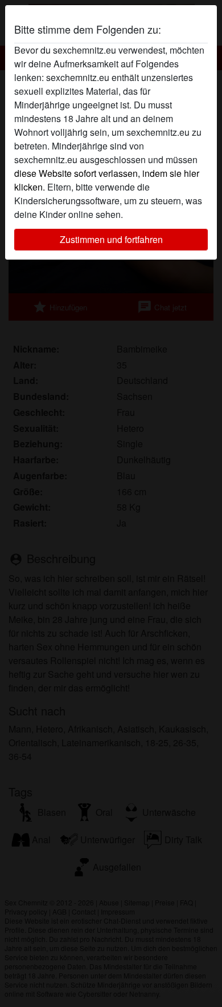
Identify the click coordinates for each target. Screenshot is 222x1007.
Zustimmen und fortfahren (111, 239)
